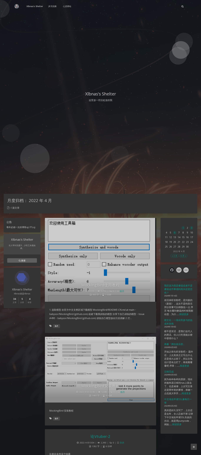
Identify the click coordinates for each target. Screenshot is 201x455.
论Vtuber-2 (100, 436)
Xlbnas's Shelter (34, 6)
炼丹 (122, 291)
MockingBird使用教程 (100, 284)
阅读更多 (184, 314)
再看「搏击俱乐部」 (174, 344)
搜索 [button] (23, 260)
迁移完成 (169, 371)
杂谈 (122, 442)
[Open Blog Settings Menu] (194, 447)
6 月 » (183, 255)
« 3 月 (174, 255)
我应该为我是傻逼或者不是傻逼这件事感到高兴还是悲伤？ (178, 289)
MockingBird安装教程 (100, 385)
